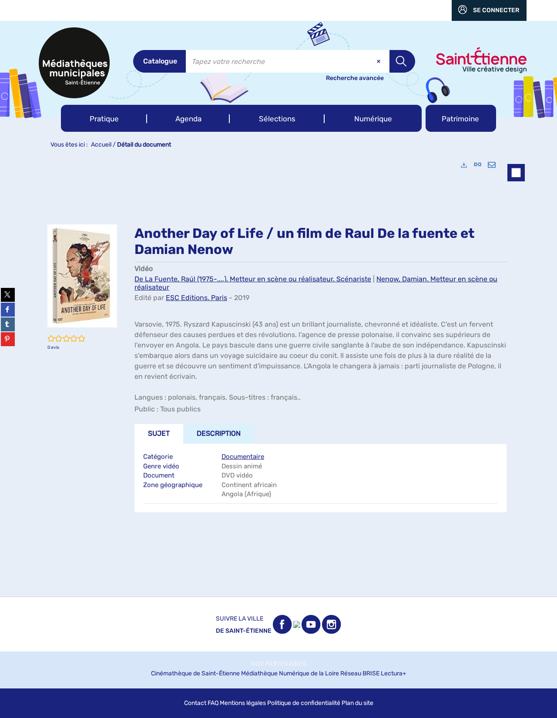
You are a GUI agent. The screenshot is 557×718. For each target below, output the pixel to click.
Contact (195, 703)
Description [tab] (219, 433)
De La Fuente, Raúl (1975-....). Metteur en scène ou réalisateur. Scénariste (252, 279)
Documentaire (242, 457)
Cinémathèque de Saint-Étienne (195, 673)
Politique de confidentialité (303, 703)
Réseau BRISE (359, 673)
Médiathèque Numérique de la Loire (290, 673)
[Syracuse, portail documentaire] (74, 62)
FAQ (213, 703)
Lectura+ (393, 673)
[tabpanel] (278, 375)
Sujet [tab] (159, 433)
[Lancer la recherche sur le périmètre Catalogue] (402, 61)
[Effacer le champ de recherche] (379, 61)
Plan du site (357, 703)
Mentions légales (243, 703)
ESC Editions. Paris (196, 298)
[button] (104, 118)
